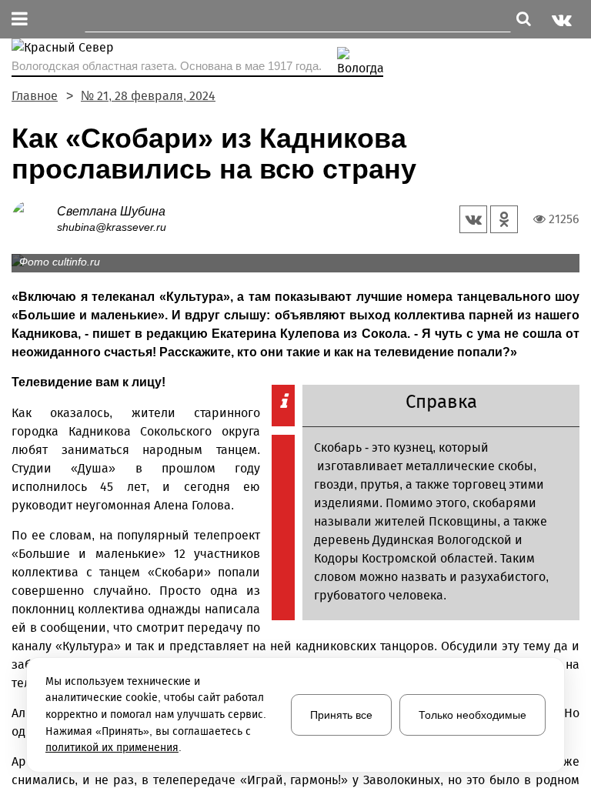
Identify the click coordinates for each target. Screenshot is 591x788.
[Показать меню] (20, 19)
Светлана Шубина (111, 211)
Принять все (341, 715)
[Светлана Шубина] (34, 218)
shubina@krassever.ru (111, 227)
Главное (35, 95)
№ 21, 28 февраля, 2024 (148, 95)
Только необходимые (472, 715)
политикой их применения (112, 747)
